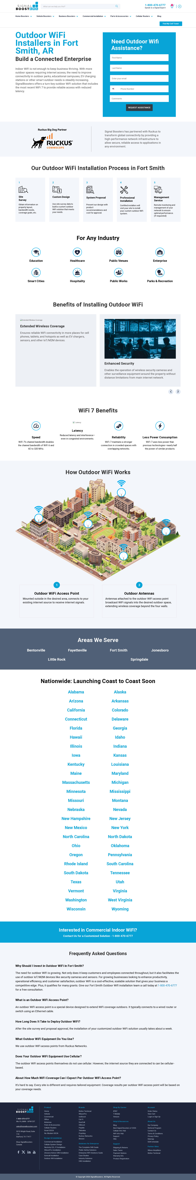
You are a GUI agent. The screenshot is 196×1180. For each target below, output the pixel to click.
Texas (76, 882)
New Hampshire (76, 818)
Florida (76, 728)
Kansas (120, 755)
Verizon (116, 1117)
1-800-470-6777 (155, 5)
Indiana (120, 746)
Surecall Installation (51, 1156)
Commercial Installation (53, 1142)
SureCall (82, 1122)
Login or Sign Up (154, 1117)
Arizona (76, 701)
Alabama (76, 692)
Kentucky (76, 764)
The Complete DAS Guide (88, 1147)
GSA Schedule (153, 1142)
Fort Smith (118, 650)
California (76, 710)
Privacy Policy (153, 1136)
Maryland (120, 773)
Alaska (120, 692)
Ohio (76, 845)
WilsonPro (83, 1114)
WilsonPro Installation (52, 1150)
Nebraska (76, 809)
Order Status (152, 1111)
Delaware (120, 719)
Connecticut (76, 719)
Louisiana (120, 764)
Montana (120, 800)
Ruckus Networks (85, 1136)
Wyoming (120, 909)
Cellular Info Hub (119, 1131)
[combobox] (114, 89)
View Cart (151, 1114)
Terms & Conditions (155, 1134)
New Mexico (76, 827)
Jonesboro (160, 650)
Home (46, 1111)
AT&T (115, 1111)
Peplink (82, 1128)
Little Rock (56, 659)
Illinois (76, 746)
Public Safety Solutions (87, 1150)
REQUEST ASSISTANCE (139, 107)
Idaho (120, 737)
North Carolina (76, 836)
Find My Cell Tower (171, 24)
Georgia (120, 728)
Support (116, 1136)
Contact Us (152, 1131)
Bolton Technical (85, 1111)
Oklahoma (120, 845)
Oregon (76, 854)
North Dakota (120, 836)
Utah (120, 882)
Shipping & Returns (120, 1148)
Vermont (76, 891)
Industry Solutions (85, 1158)
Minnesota (76, 791)
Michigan (120, 782)
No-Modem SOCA (51, 1133)
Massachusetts (76, 782)
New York (120, 827)
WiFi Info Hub (118, 1134)
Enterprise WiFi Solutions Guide (91, 1153)
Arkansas (120, 701)
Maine (76, 773)
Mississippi (120, 791)
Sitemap (151, 1139)
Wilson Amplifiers (154, 1150)
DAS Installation (85, 1161)
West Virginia (120, 900)
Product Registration (121, 1159)
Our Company (153, 1125)
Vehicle (47, 1114)
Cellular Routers (50, 1128)
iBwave (81, 1139)
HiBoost (82, 1125)
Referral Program (154, 1128)
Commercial (48, 1117)
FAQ (114, 1139)
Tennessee (120, 873)
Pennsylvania (120, 854)
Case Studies (84, 1156)
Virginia (120, 891)
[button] (170, 391)
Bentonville (36, 650)
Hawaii (76, 737)
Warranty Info (118, 1156)
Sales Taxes (117, 1150)
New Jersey (120, 818)
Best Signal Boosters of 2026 (124, 1128)
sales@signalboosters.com (26, 1126)
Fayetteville (77, 650)
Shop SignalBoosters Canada (24, 1143)
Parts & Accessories (52, 1125)
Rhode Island (76, 863)
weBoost (82, 1117)
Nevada (120, 809)
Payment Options (119, 1153)
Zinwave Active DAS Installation (56, 1153)
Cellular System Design (53, 1144)
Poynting (82, 1133)
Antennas (47, 1122)
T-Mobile (116, 1114)
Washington (76, 900)
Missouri (76, 800)
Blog (159, 16)
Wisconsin (76, 909)
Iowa (76, 755)
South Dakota (76, 873)
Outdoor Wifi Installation (53, 1158)
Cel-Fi (81, 1119)
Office (46, 1119)
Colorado (120, 710)
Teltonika (82, 1130)
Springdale (139, 659)
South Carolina (120, 863)
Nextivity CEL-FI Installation (54, 1147)
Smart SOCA (49, 1130)
